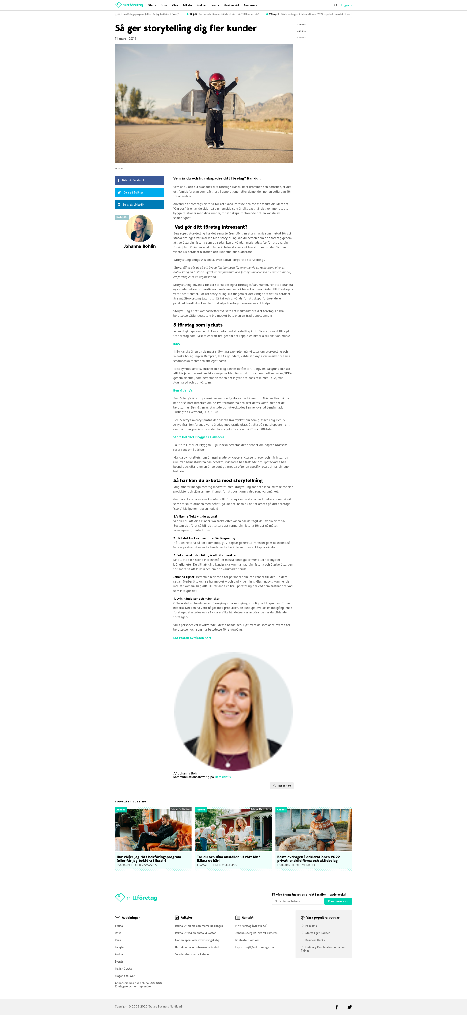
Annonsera (250, 5)
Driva (164, 5)
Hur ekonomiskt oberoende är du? (197, 947)
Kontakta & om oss (247, 940)
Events (215, 5)
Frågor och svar (125, 976)
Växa (175, 5)
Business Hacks (315, 940)
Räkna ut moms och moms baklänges (199, 926)
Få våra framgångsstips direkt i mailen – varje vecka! (309, 894)
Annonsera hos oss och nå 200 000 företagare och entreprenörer (138, 984)
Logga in (346, 5)
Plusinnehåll (231, 5)
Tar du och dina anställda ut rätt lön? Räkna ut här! (215, 14)
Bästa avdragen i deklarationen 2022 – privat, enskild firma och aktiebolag (309, 14)
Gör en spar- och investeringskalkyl (197, 940)
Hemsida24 (223, 777)
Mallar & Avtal (123, 968)
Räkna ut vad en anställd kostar (195, 933)
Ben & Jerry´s (183, 390)
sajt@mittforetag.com (259, 947)
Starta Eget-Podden (317, 933)
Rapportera (284, 785)
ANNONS (119, 169)
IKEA (176, 343)
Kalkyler (187, 5)
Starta (152, 5)
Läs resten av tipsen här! (192, 638)
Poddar (201, 5)
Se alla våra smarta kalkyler (192, 954)
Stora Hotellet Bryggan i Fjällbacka (198, 437)
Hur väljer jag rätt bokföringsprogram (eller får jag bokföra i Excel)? (125, 14)
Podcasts (311, 926)
